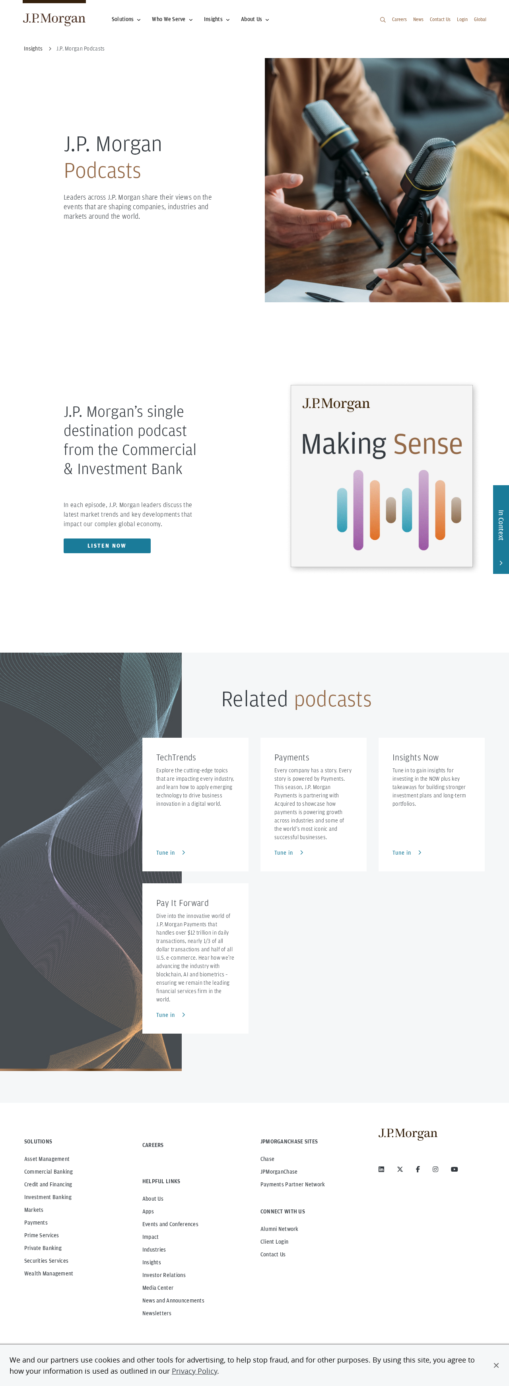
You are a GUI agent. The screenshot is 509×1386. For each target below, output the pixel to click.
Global (480, 19)
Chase (267, 1159)
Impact (150, 1237)
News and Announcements (173, 1300)
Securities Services (46, 1261)
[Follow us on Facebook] (418, 1169)
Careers (399, 19)
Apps (148, 1211)
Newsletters (156, 1313)
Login (462, 19)
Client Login (274, 1241)
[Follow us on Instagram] (435, 1169)
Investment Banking (48, 1197)
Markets (34, 1210)
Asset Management (47, 1159)
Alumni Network (279, 1229)
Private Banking (43, 1248)
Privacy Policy (194, 1371)
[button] (496, 1365)
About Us (251, 19)
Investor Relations (164, 1275)
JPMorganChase (279, 1171)
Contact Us (440, 19)
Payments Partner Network (292, 1184)
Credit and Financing (48, 1184)
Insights (213, 19)
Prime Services (41, 1235)
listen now (107, 545)
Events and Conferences (170, 1224)
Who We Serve (168, 19)
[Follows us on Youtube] (454, 1169)
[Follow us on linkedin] (381, 1169)
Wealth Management (49, 1273)
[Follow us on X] (400, 1169)
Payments (36, 1222)
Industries (154, 1249)
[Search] (383, 20)
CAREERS (153, 1145)
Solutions (123, 19)
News (418, 19)
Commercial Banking (48, 1171)
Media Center (157, 1288)
